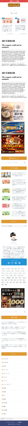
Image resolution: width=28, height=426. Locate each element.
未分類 (5, 403)
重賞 (6, 284)
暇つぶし (3, 282)
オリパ (12, 271)
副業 (6, 280)
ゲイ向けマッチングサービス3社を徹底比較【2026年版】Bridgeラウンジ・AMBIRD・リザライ (14, 340)
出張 (2, 280)
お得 (12, 268)
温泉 (10, 282)
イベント (3, 271)
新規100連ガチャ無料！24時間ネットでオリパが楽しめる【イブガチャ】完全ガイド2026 (14, 327)
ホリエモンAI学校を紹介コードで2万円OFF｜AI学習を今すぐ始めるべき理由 (14, 322)
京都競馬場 (8, 277)
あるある (5, 362)
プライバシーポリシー (11, 422)
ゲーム (7, 273)
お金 (19, 268)
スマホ (20, 273)
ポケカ (15, 275)
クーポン (22, 271)
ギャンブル (17, 271)
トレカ (3, 275)
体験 (13, 277)
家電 (11, 280)
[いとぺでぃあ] (14, 6)
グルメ (3, 273)
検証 (7, 282)
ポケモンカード (20, 275)
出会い (20, 277)
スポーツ (15, 273)
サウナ (11, 273)
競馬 (17, 282)
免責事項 (19, 422)
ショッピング (7, 384)
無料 (14, 282)
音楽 (4, 414)
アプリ (22, 268)
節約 (20, 282)
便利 (16, 277)
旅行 (20, 280)
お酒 (15, 268)
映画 (24, 280)
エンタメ (8, 271)
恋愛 (15, 280)
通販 (2, 284)
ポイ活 (11, 275)
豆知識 (24, 282)
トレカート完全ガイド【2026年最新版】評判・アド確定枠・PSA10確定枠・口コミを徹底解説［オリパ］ (14, 333)
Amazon (3, 268)
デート (24, 273)
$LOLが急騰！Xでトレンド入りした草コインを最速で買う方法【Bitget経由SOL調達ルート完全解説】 (14, 346)
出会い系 (24, 277)
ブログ (7, 275)
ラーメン (3, 277)
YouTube (8, 268)
